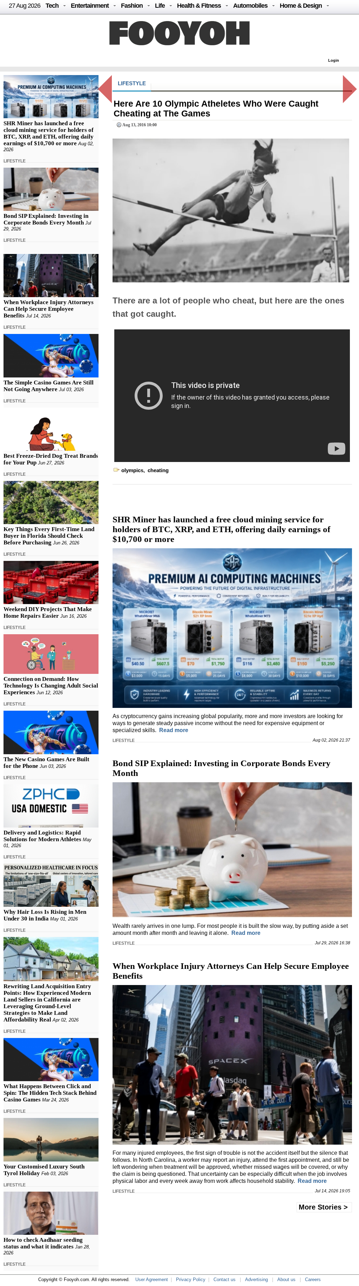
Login (333, 60)
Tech (52, 5)
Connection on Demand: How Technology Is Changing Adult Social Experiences (51, 686)
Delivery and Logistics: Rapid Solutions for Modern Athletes (42, 836)
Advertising (256, 1279)
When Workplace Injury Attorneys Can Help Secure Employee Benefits (49, 309)
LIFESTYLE (15, 161)
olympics (132, 470)
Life (160, 5)
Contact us (225, 1279)
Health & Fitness (199, 5)
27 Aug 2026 (24, 5)
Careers (313, 1279)
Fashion (132, 5)
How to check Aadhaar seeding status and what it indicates (43, 1243)
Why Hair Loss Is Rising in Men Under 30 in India (45, 915)
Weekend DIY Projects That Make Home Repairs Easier (48, 612)
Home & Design (301, 5)
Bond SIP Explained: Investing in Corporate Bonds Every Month (46, 219)
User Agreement (151, 1279)
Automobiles (250, 5)
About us (286, 1279)
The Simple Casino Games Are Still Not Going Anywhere (49, 386)
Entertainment (90, 5)
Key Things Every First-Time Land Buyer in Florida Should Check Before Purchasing (49, 536)
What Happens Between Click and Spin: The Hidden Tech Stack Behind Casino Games (50, 1093)
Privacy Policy (190, 1279)
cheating (158, 470)
